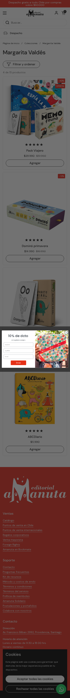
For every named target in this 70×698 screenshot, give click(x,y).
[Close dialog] (66, 332)
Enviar (18, 363)
